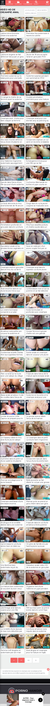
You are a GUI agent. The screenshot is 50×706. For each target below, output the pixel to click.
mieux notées (42, 10)
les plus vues (30, 10)
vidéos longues (30, 13)
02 (28, 660)
